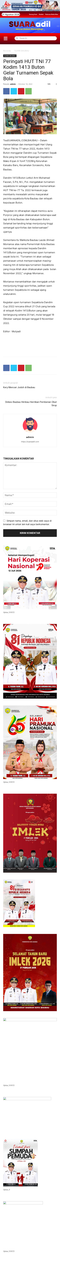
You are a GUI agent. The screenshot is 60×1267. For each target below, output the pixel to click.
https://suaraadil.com (30, 442)
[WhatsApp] (28, 91)
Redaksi (41, 14)
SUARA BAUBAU (21, 50)
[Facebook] (6, 91)
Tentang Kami (33, 14)
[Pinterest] (21, 91)
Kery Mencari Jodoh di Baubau (19, 387)
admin (13, 84)
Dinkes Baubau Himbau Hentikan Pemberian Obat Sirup (31, 404)
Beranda (7, 50)
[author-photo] (30, 432)
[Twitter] (14, 91)
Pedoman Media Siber (51, 14)
